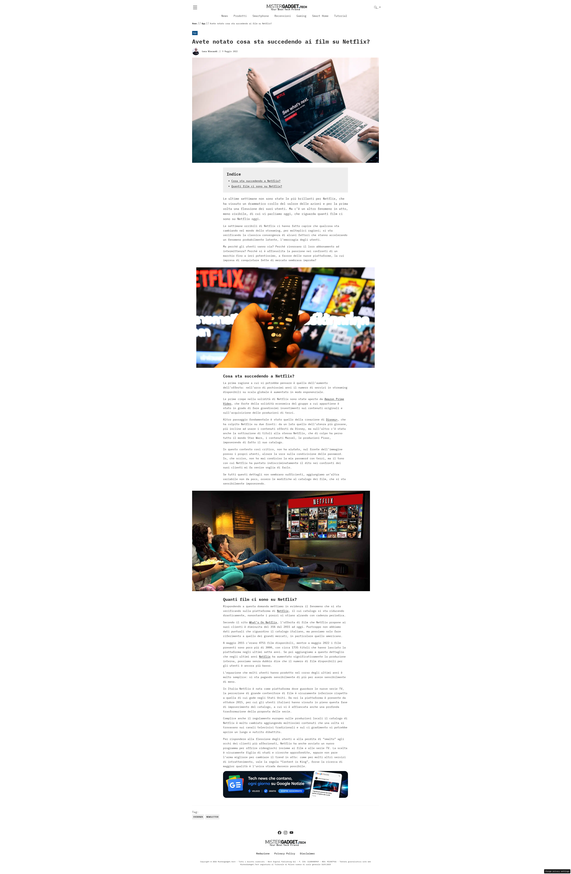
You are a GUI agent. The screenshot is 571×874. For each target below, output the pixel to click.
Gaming (301, 16)
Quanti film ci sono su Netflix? (256, 186)
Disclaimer (307, 853)
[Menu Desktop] (195, 7)
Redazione (263, 853)
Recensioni (282, 16)
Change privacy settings (557, 871)
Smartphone (260, 16)
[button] (377, 7)
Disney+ (332, 419)
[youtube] (291, 832)
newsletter (212, 817)
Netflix (282, 611)
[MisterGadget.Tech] (287, 7)
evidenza (198, 817)
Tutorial (340, 16)
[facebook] (279, 832)
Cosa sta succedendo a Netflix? (255, 181)
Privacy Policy (284, 853)
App (195, 33)
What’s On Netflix (263, 622)
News (224, 16)
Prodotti (240, 16)
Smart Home (320, 16)
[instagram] (285, 832)
